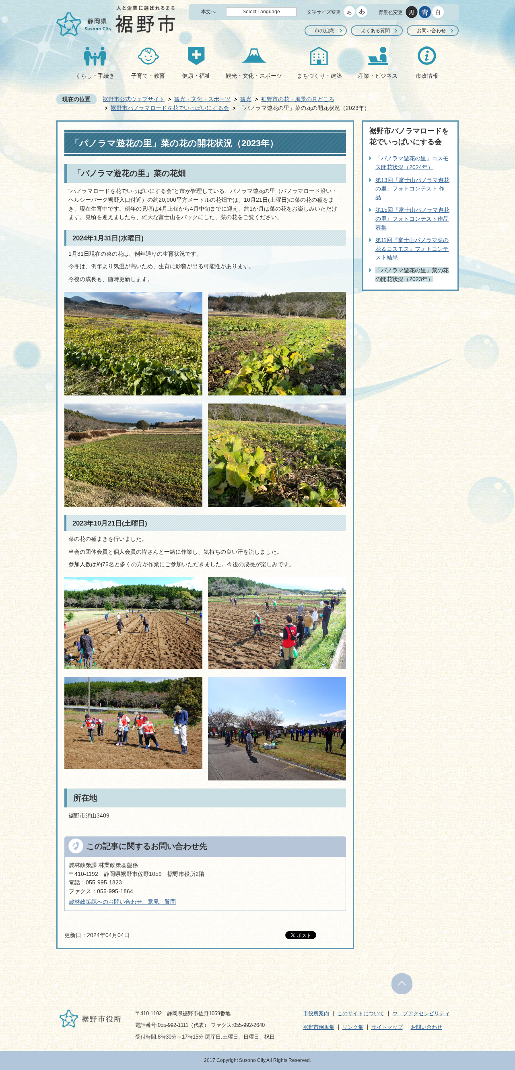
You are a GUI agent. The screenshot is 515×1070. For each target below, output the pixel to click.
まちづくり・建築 (319, 75)
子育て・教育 (148, 75)
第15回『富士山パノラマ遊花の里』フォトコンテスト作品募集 (412, 218)
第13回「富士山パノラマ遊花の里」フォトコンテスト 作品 (412, 189)
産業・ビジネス (378, 75)
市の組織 (324, 30)
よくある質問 (375, 30)
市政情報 (427, 75)
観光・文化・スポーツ (254, 75)
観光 (245, 99)
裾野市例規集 (318, 1027)
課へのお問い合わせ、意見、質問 (133, 901)
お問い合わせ (431, 30)
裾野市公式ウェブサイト (134, 99)
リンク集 (352, 1027)
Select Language (261, 11)
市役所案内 (316, 1013)
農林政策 (80, 901)
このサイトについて (360, 1013)
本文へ (208, 11)
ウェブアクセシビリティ (421, 1013)
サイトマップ (387, 1027)
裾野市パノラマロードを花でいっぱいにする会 (170, 108)
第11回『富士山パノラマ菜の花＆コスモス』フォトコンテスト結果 (412, 249)
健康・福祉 (196, 75)
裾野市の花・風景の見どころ (297, 99)
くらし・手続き (95, 75)
